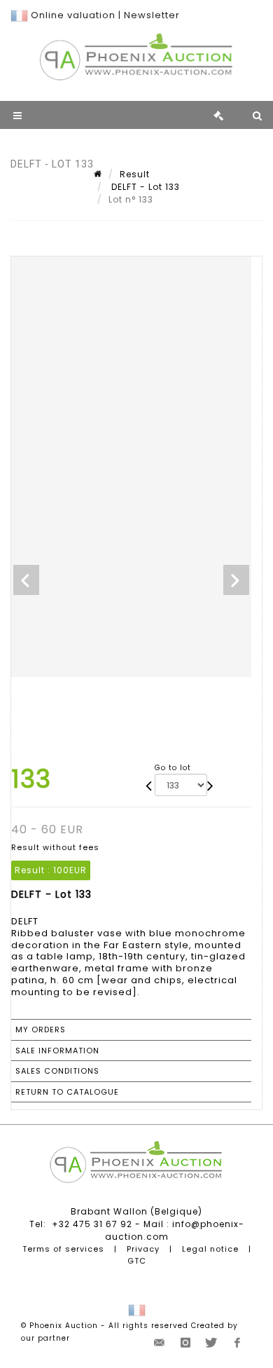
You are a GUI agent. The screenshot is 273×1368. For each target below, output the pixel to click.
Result (135, 174)
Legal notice (210, 1248)
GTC (136, 1260)
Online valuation (73, 15)
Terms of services (63, 1248)
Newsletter (152, 15)
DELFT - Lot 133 (144, 187)
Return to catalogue (67, 1091)
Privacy (143, 1248)
